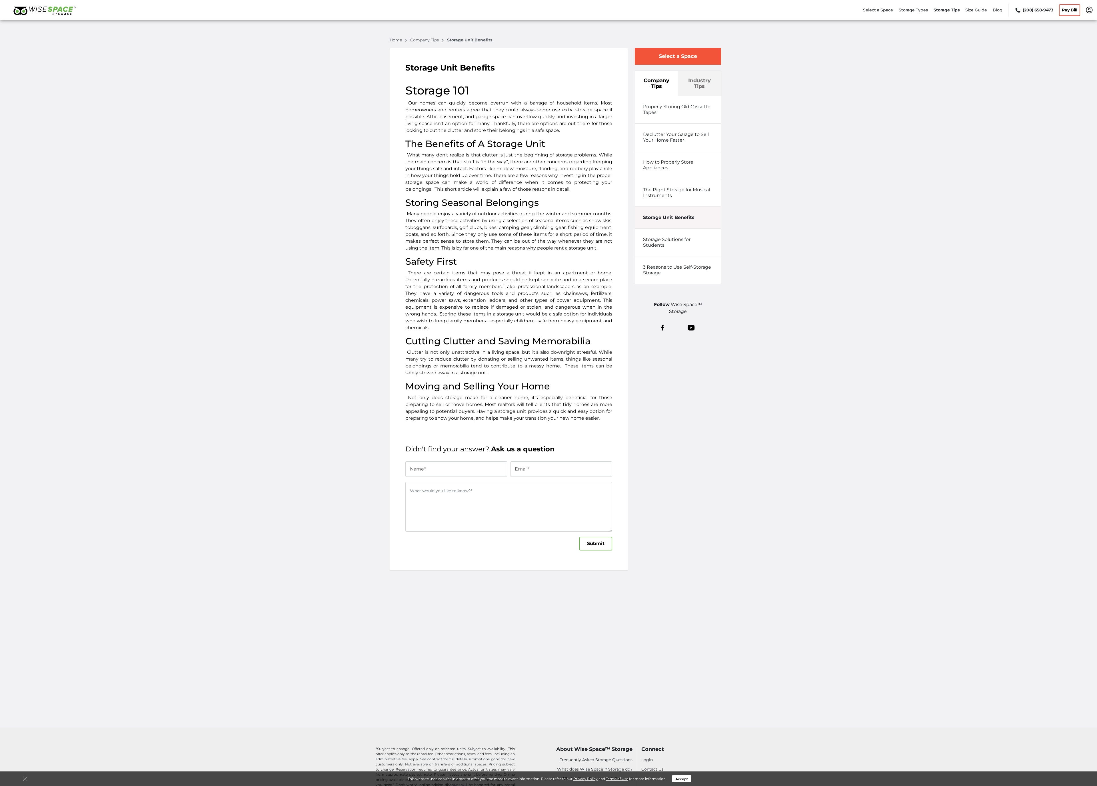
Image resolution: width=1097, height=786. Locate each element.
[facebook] (662, 327)
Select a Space (878, 10)
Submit (595, 543)
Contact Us (652, 769)
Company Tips (656, 83)
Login (647, 759)
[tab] (678, 110)
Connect (652, 749)
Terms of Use (617, 779)
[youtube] (691, 327)
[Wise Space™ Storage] (44, 18)
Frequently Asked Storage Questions (595, 759)
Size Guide (976, 10)
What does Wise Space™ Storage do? (594, 769)
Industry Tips (699, 83)
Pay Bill (1069, 10)
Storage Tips (947, 10)
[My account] (1089, 9)
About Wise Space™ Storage (594, 749)
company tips (425, 40)
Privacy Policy (585, 779)
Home (396, 40)
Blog (997, 10)
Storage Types (913, 10)
